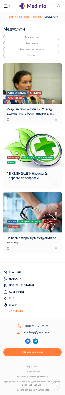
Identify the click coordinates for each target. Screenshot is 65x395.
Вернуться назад (19, 16)
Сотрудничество (32, 371)
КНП (11, 298)
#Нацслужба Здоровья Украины (37, 157)
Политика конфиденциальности (32, 376)
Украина (31, 55)
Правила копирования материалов (32, 390)
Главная (37, 16)
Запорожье (32, 43)
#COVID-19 (16, 311)
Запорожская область (32, 49)
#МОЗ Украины (15, 98)
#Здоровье (50, 222)
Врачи (13, 304)
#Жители (12, 222)
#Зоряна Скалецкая (17, 93)
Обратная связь (32, 352)
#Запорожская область (30, 222)
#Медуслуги (35, 93)
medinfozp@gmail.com (35, 332)
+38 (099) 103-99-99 (35, 326)
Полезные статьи (21, 285)
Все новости (32, 37)
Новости (15, 278)
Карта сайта (32, 366)
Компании (16, 291)
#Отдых (11, 162)
